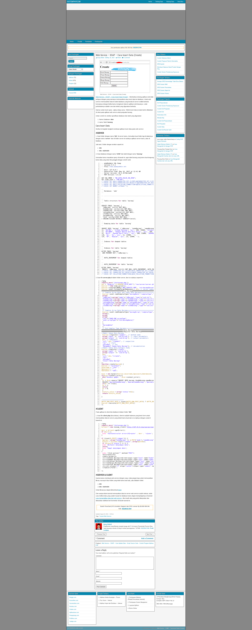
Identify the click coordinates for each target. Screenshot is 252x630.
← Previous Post (100, 534)
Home (150, 1)
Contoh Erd (160, 112)
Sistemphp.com (147, 628)
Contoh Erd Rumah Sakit (164, 130)
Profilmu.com (73, 618)
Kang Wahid (100, 57)
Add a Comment (147, 538)
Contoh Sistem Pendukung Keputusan (168, 72)
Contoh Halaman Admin (164, 58)
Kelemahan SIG (161, 115)
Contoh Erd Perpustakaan (164, 121)
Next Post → (150, 534)
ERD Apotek (160, 64)
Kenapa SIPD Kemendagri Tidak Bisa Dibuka (170, 81)
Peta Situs (180, 1)
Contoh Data (160, 127)
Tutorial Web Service (105, 516)
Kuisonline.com (73, 600)
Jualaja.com (72, 621)
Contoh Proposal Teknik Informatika (167, 61)
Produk (80, 42)
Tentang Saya (159, 1)
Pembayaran (98, 42)
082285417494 (137, 47)
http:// (111, 284)
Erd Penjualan (161, 124)
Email (98, 576)
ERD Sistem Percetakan (164, 87)
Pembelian (88, 42)
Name (98, 571)
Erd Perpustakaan (162, 103)
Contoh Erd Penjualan (163, 109)
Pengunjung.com (74, 615)
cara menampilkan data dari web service (109, 498)
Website (98, 581)
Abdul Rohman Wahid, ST (164, 144)
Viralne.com (72, 609)
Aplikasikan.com (74, 612)
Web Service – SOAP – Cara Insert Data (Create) (119, 55)
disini (119, 490)
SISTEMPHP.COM (74, 1)
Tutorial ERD (72, 93)
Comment (98, 556)
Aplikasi (71, 77)
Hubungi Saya (170, 1)
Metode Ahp (160, 118)
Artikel (119, 57)
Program (71, 83)
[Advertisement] (126, 25)
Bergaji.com (72, 597)
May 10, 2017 (111, 57)
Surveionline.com (74, 603)
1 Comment (126, 57)
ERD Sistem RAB (162, 84)
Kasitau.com (73, 606)
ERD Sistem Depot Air (163, 90)
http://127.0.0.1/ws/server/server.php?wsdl (145, 427)
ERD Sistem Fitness (163, 93)
